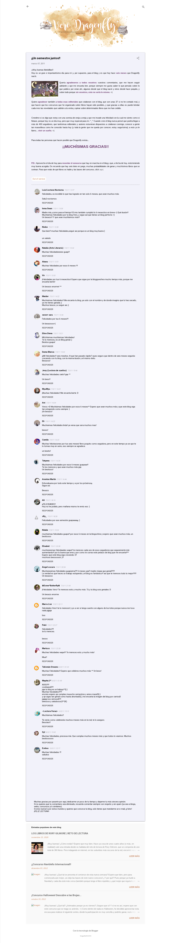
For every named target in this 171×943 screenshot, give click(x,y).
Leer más (134, 856)
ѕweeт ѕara (47, 315)
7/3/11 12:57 (69, 190)
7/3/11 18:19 (50, 500)
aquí (101, 169)
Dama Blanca (48, 352)
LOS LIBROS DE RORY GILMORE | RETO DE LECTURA (59, 833)
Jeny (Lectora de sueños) (54, 370)
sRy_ (44, 516)
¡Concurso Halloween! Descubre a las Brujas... (56, 895)
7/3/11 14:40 (58, 315)
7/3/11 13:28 (53, 227)
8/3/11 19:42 (51, 732)
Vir (43, 275)
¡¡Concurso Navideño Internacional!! (51, 864)
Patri (44, 625)
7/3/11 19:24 (54, 530)
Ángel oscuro (48, 567)
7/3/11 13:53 (50, 275)
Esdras (45, 748)
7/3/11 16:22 (50, 421)
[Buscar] (143, 7)
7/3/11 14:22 (54, 296)
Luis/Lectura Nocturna (53, 190)
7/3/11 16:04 (51, 403)
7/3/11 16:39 (55, 461)
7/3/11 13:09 (58, 209)
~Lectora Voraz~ (50, 711)
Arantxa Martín (49, 479)
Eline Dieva (47, 333)
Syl (43, 732)
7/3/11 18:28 (52, 516)
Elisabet (46, 546)
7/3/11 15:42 (60, 352)
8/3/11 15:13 (64, 711)
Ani (43, 403)
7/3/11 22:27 (52, 625)
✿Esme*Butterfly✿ (51, 585)
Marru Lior (47, 604)
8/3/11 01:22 (64, 667)
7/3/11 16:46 (62, 479)
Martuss (46, 648)
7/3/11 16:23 (54, 440)
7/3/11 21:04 (66, 586)
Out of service (39, 179)
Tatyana (45, 461)
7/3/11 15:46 (72, 371)
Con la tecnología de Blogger (85, 931)
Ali (43, 500)
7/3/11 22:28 (55, 648)
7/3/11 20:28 (55, 546)
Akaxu (45, 261)
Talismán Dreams (50, 667)
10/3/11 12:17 (55, 748)
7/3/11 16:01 (56, 389)
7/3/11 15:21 (58, 333)
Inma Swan (47, 208)
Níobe (45, 227)
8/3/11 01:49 (57, 681)
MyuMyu (46, 389)
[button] (138, 58)
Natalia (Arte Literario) (52, 248)
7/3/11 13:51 (54, 262)
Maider (45, 296)
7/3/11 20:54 (61, 567)
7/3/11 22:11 (58, 604)
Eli (43, 421)
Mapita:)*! (46, 680)
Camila (45, 440)
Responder (47, 203)
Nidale (45, 530)
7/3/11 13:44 (69, 248)
